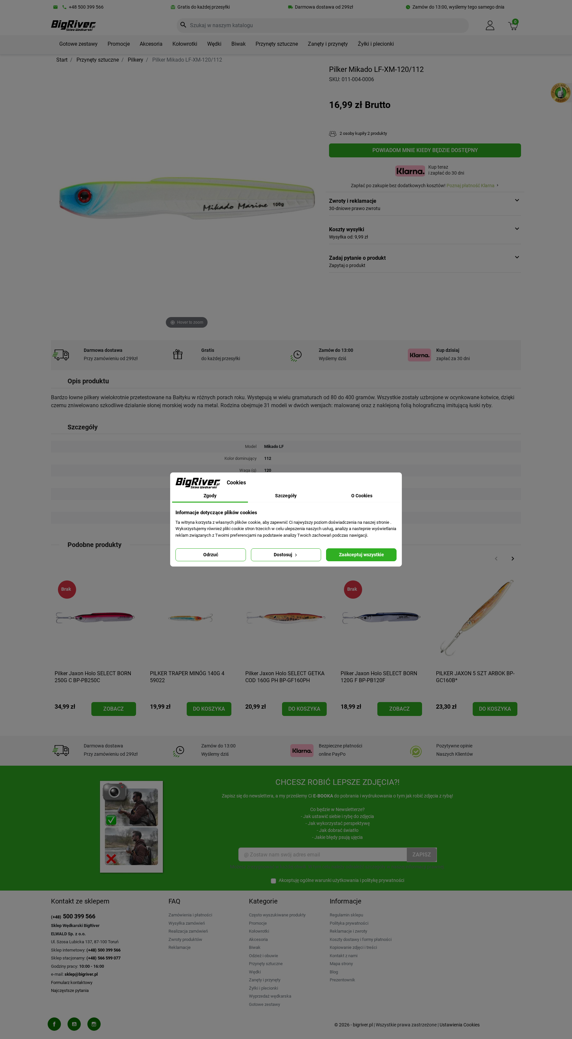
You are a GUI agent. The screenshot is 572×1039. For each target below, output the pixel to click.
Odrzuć (210, 554)
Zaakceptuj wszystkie (361, 554)
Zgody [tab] (210, 495)
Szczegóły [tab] (286, 495)
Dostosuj (283, 554)
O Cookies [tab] (361, 495)
